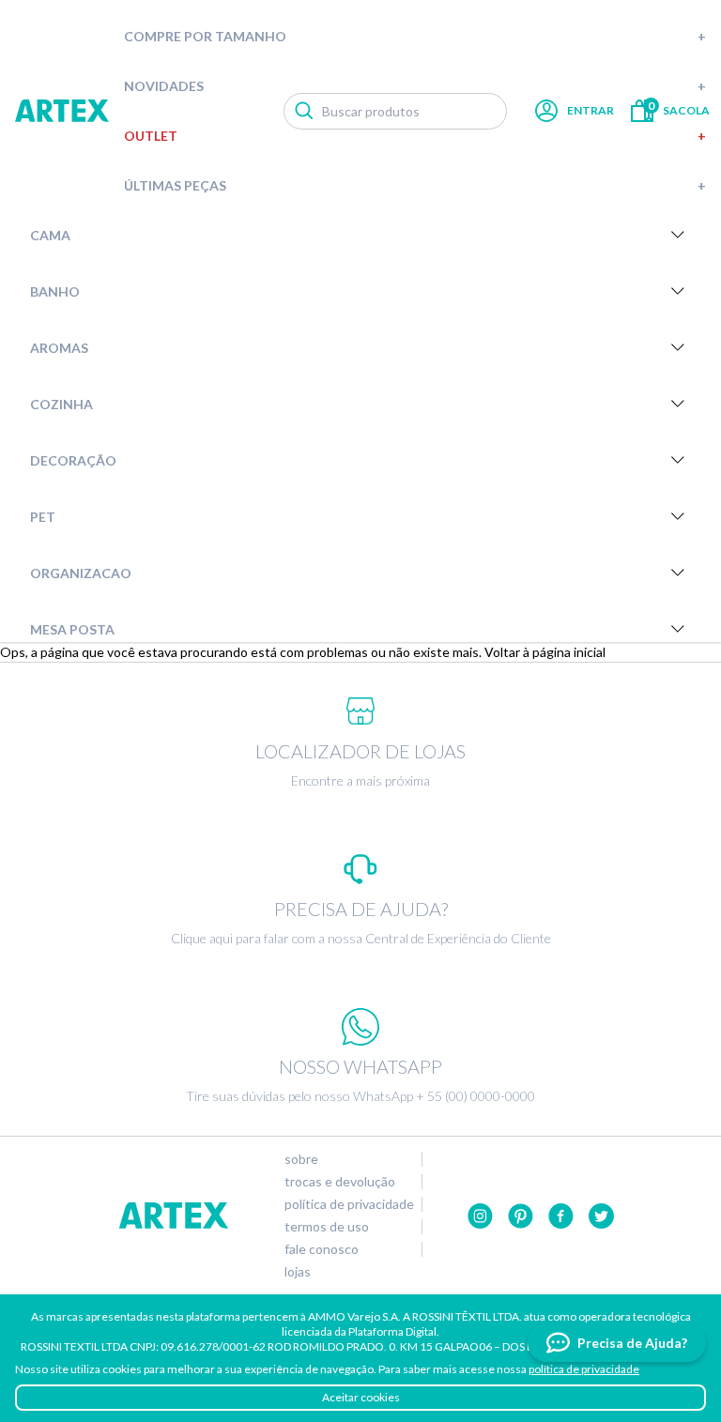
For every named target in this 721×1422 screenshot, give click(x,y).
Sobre (301, 1159)
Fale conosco (321, 1249)
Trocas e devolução (339, 1181)
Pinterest (520, 1216)
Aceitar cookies (361, 1397)
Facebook (561, 1216)
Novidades (415, 86)
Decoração (73, 460)
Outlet (415, 136)
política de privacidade (584, 1369)
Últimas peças (415, 185)
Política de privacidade (349, 1204)
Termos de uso (326, 1226)
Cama (50, 235)
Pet (42, 517)
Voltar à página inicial (545, 652)
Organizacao (80, 573)
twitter (601, 1216)
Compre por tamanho (415, 36)
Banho (55, 291)
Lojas (297, 1271)
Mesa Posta (72, 629)
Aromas (59, 348)
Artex (62, 111)
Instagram (480, 1216)
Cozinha (61, 404)
